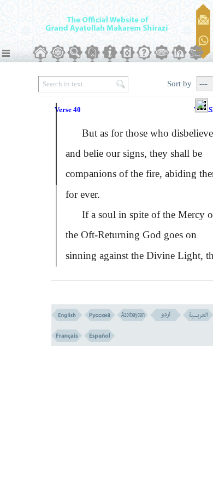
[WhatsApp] (203, 41)
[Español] (99, 335)
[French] (66, 335)
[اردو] (165, 315)
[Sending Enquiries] (203, 20)
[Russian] (99, 315)
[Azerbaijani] (132, 315)
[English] (66, 315)
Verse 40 (68, 109)
